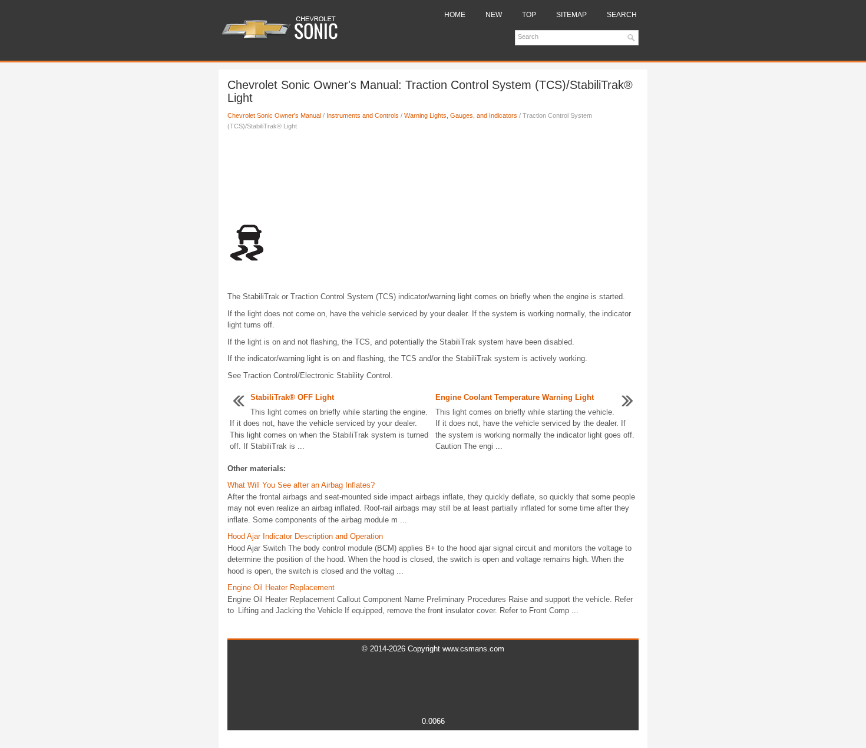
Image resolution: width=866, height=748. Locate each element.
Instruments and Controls (362, 115)
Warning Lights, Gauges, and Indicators (460, 115)
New (493, 15)
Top (529, 15)
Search (622, 15)
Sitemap (571, 15)
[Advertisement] (433, 178)
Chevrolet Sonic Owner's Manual (274, 115)
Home (454, 15)
